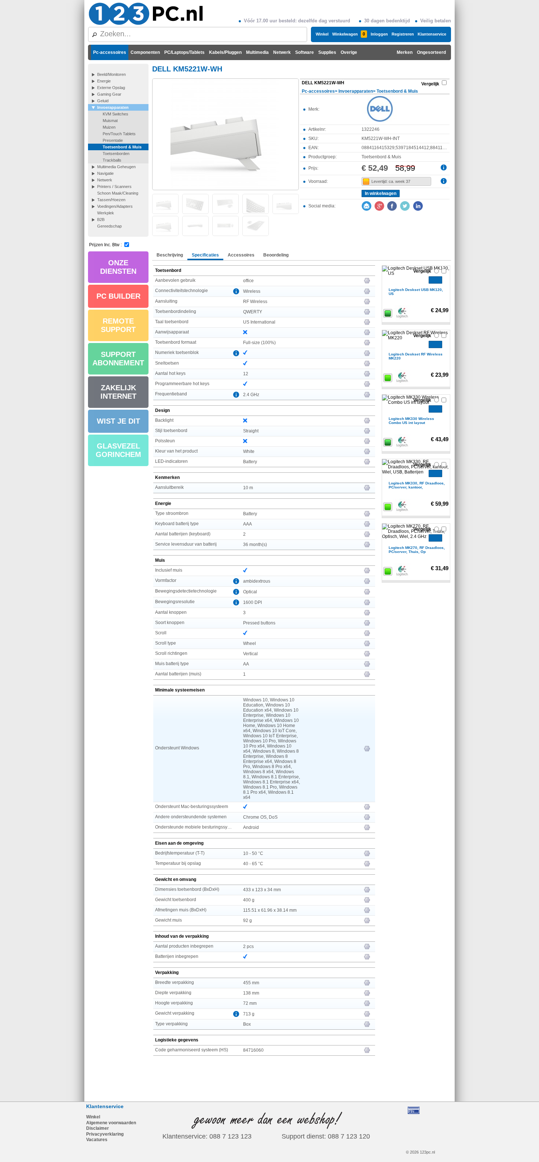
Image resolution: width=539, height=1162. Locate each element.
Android (251, 827)
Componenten (145, 52)
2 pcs (248, 946)
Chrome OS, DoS (260, 817)
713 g (248, 1014)
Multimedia (257, 52)
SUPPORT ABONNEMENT (118, 358)
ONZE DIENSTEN (118, 267)
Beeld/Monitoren (111, 74)
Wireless (251, 291)
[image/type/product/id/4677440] (225, 134)
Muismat (110, 120)
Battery (250, 461)
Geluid (103, 101)
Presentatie (113, 140)
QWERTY (252, 311)
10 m (248, 487)
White (248, 451)
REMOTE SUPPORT (118, 325)
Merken (404, 52)
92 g (247, 920)
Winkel (322, 34)
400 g (248, 900)
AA (246, 664)
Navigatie (105, 173)
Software (304, 52)
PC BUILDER (118, 296)
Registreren (403, 34)
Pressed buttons (259, 623)
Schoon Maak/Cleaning (117, 193)
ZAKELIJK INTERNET (118, 392)
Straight (250, 431)
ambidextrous (256, 581)
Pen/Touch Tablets (119, 134)
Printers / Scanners (114, 186)
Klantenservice (432, 34)
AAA (247, 524)
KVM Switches (115, 114)
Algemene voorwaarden (111, 1122)
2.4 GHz (251, 394)
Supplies (327, 52)
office (248, 280)
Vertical (250, 653)
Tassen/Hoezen (111, 200)
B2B (100, 219)
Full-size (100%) (259, 342)
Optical (250, 591)
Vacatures (96, 1139)
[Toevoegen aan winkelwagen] (435, 280)
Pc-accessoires (109, 52)
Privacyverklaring (105, 1134)
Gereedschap (109, 226)
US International (259, 322)
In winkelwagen (380, 193)
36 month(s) (255, 544)
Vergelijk (430, 83)
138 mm (251, 993)
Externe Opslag (111, 87)
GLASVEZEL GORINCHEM (118, 450)
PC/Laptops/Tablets (184, 52)
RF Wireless (255, 301)
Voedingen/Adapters (115, 206)
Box (247, 1024)
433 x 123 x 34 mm (262, 889)
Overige (349, 52)
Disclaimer (97, 1128)
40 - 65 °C (253, 863)
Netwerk (282, 52)
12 (245, 373)
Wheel (249, 643)
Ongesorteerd (431, 52)
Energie (104, 81)
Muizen (109, 127)
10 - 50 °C (253, 853)
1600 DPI (252, 602)
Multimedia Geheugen (116, 167)
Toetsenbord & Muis (122, 147)
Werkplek (105, 213)
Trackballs (112, 160)
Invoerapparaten (113, 107)
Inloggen (379, 34)
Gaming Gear (109, 94)
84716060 (253, 1050)
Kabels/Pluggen (225, 52)
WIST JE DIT (118, 421)
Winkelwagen (348, 34)
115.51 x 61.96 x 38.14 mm (270, 910)
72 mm (250, 1003)
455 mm (251, 982)
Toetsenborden (116, 153)
